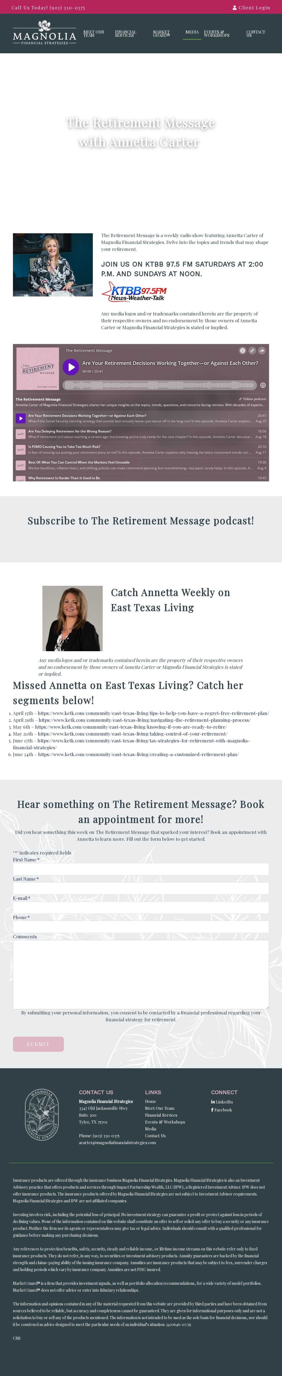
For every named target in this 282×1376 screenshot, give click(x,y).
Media (192, 32)
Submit (38, 1044)
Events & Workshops (216, 33)
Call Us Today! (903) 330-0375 (48, 7)
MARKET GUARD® (161, 33)
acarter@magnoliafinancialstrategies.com (117, 1142)
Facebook (222, 1110)
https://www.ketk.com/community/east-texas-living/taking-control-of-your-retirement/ (132, 734)
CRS (16, 1338)
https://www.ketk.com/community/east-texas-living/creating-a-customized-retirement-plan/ (138, 754)
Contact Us (255, 33)
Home (150, 1101)
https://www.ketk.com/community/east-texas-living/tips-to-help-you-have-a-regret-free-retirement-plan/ (153, 713)
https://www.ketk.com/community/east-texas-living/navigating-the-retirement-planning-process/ (145, 720)
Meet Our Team (93, 33)
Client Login (253, 7)
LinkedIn (224, 1102)
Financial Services (125, 33)
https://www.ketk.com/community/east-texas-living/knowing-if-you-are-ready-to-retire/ (131, 727)
